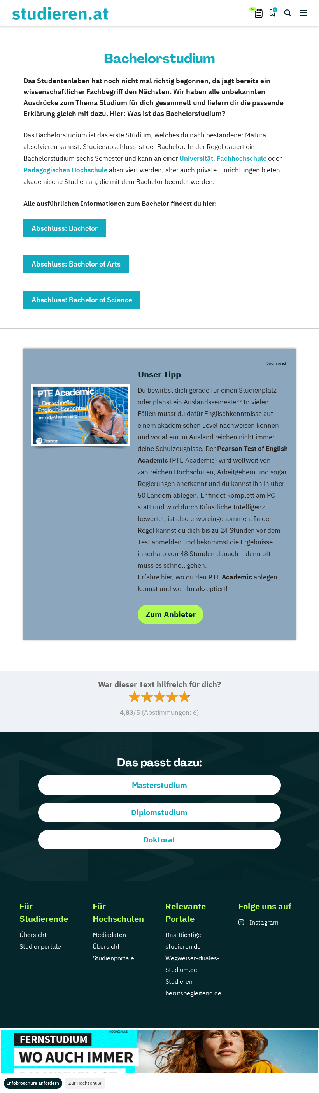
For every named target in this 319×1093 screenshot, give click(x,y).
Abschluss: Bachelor (65, 228)
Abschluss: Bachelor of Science (82, 299)
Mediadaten (109, 935)
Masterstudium (159, 785)
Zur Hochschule (85, 1083)
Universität (196, 158)
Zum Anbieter (170, 614)
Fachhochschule (241, 158)
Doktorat (159, 839)
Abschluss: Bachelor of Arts (76, 264)
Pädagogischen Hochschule (65, 170)
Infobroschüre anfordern (33, 1083)
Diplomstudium (159, 812)
